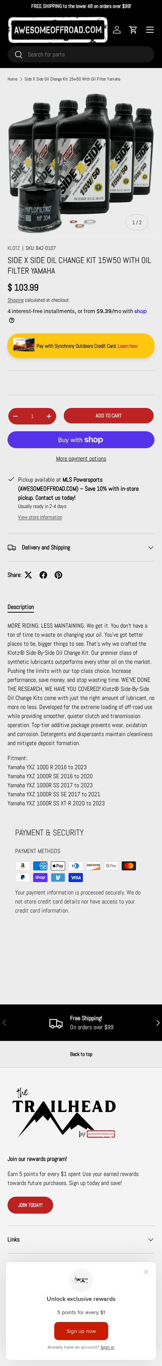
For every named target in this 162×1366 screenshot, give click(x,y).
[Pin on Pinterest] (58, 575)
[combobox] (81, 54)
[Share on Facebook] (43, 575)
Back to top (81, 1054)
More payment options (81, 458)
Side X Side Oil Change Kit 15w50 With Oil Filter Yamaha (72, 79)
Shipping (16, 300)
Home (12, 79)
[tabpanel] (81, 714)
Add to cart (109, 415)
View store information (40, 517)
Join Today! (30, 1205)
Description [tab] (21, 607)
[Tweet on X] (28, 575)
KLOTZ (14, 248)
